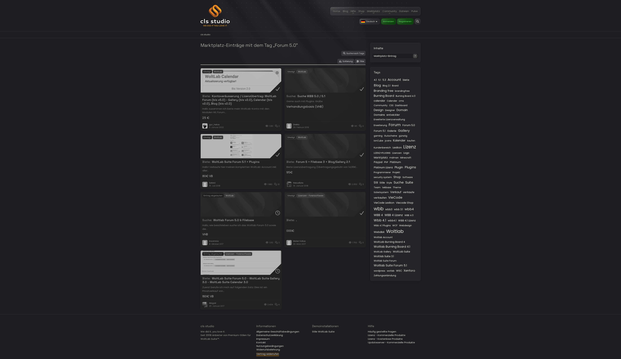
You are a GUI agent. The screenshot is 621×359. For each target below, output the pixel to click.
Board (395, 85)
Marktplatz (381, 157)
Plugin (399, 167)
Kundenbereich (382, 147)
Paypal (378, 162)
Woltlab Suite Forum (385, 260)
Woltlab (395, 231)
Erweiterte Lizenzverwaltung (389, 119)
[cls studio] (215, 15)
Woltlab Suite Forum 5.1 (390, 265)
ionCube (378, 140)
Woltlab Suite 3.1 (384, 256)
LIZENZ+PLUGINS (382, 153)
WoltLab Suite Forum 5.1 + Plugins (235, 162)
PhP (386, 162)
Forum (395, 124)
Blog (377, 85)
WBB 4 (378, 215)
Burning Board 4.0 (405, 96)
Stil (376, 182)
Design (378, 110)
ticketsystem (381, 192)
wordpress (379, 270)
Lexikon (397, 147)
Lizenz (409, 147)
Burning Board (384, 96)
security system (383, 177)
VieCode (395, 197)
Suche (399, 182)
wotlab (390, 270)
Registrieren (405, 21)
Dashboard (401, 105)
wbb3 (388, 209)
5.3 (384, 80)
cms (401, 100)
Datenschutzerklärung (269, 335)
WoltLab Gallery (382, 251)
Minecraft (405, 157)
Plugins (410, 167)
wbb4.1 (392, 220)
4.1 (375, 80)
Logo (406, 153)
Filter (362, 61)
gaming (378, 135)
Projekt (396, 172)
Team (377, 187)
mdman (394, 157)
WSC (399, 271)
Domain (402, 110)
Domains (379, 115)
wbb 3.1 (398, 209)
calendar (379, 101)
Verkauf (395, 192)
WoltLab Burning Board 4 (389, 242)
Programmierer (382, 172)
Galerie (391, 131)
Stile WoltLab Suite (323, 331)
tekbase (386, 187)
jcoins (388, 140)
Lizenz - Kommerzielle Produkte (386, 335)
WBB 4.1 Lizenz (407, 220)
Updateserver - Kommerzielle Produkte (391, 342)
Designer (390, 110)
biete (406, 80)
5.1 (379, 80)
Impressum (263, 339)
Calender (392, 100)
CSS (391, 105)
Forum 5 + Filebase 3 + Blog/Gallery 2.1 (323, 162)
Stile (382, 183)
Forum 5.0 (408, 125)
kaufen (411, 140)
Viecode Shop (404, 203)
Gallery (404, 130)
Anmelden (388, 21)
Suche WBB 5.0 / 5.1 (311, 96)
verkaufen (380, 198)
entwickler (393, 115)
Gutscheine (390, 135)
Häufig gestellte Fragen (382, 331)
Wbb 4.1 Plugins (382, 225)
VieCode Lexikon (384, 203)
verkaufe (408, 192)
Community (380, 105)
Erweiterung (380, 125)
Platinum (395, 162)
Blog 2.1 (386, 85)
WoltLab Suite (401, 251)
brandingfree (402, 91)
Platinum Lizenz (383, 167)
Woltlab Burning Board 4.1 (392, 247)
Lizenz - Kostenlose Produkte (385, 339)
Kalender (399, 140)
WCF (395, 225)
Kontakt (261, 342)
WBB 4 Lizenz (394, 215)
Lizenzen (397, 153)
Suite (409, 182)
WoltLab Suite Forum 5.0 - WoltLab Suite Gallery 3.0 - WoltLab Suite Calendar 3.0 (241, 280)
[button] (370, 21)
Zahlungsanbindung (385, 275)
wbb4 (409, 209)
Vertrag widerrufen (267, 354)
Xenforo (409, 271)
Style (389, 182)
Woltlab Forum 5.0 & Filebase (233, 220)
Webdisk (379, 232)
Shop (397, 177)
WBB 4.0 (409, 215)
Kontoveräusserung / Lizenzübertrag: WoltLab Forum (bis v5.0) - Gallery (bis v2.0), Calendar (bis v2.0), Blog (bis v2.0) (239, 99)
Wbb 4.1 (380, 220)
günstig (403, 135)
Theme (397, 187)
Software (408, 177)
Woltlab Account (383, 237)
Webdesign (405, 225)
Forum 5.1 (380, 131)
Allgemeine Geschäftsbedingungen (277, 331)
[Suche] (417, 21)
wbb (379, 209)
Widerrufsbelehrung (268, 349)
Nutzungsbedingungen (270, 346)
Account (394, 79)
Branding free (383, 91)
